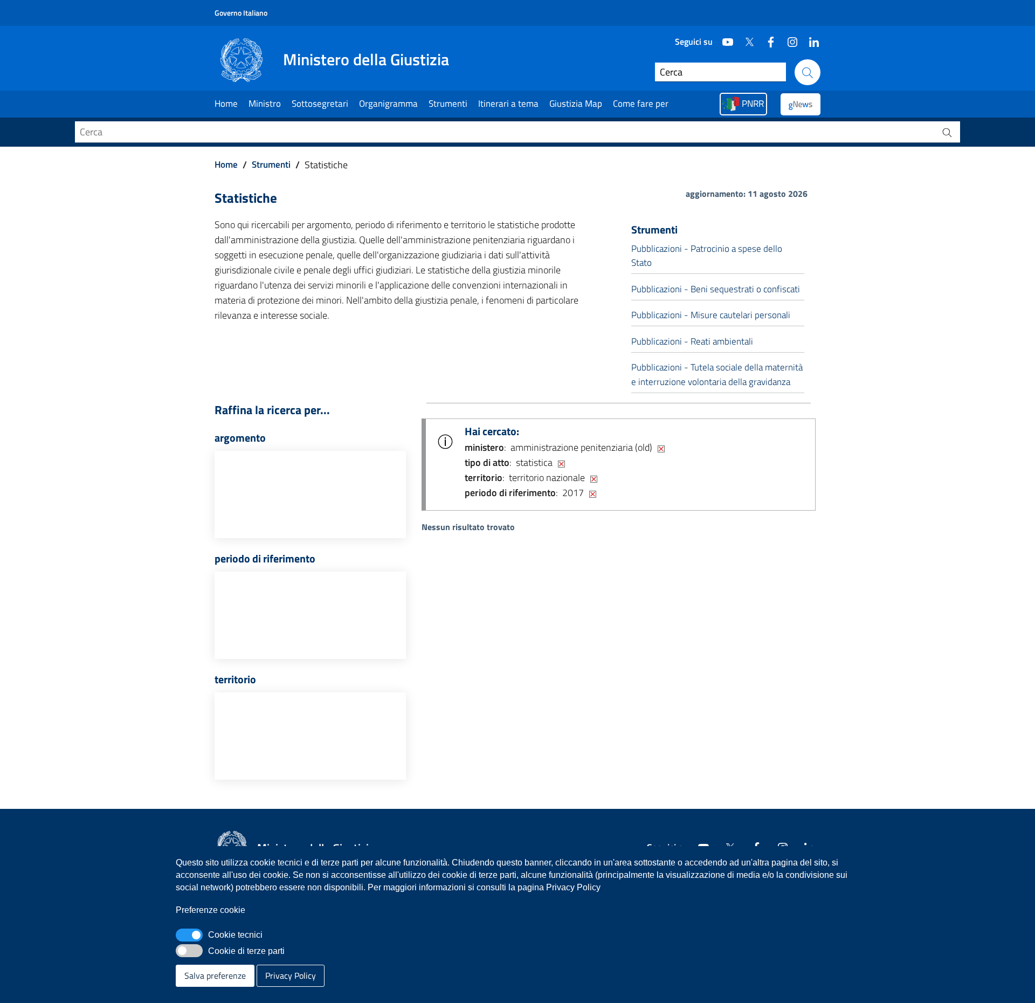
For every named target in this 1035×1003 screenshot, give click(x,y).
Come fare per (640, 104)
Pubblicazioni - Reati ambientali (692, 341)
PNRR (753, 104)
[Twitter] (745, 38)
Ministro (265, 104)
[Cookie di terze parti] (189, 950)
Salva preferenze (215, 975)
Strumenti (448, 104)
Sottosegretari (320, 104)
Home (226, 104)
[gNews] (800, 104)
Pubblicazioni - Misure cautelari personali (710, 315)
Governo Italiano (241, 12)
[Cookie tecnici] (189, 935)
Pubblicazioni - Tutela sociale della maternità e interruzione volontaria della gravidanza (717, 374)
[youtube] (723, 38)
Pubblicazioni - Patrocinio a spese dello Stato (706, 256)
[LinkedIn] (809, 38)
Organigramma (388, 104)
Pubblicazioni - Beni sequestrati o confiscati (715, 289)
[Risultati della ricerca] (947, 132)
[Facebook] (766, 38)
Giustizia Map (575, 104)
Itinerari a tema (508, 104)
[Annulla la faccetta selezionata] (661, 448)
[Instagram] (788, 38)
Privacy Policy (290, 975)
